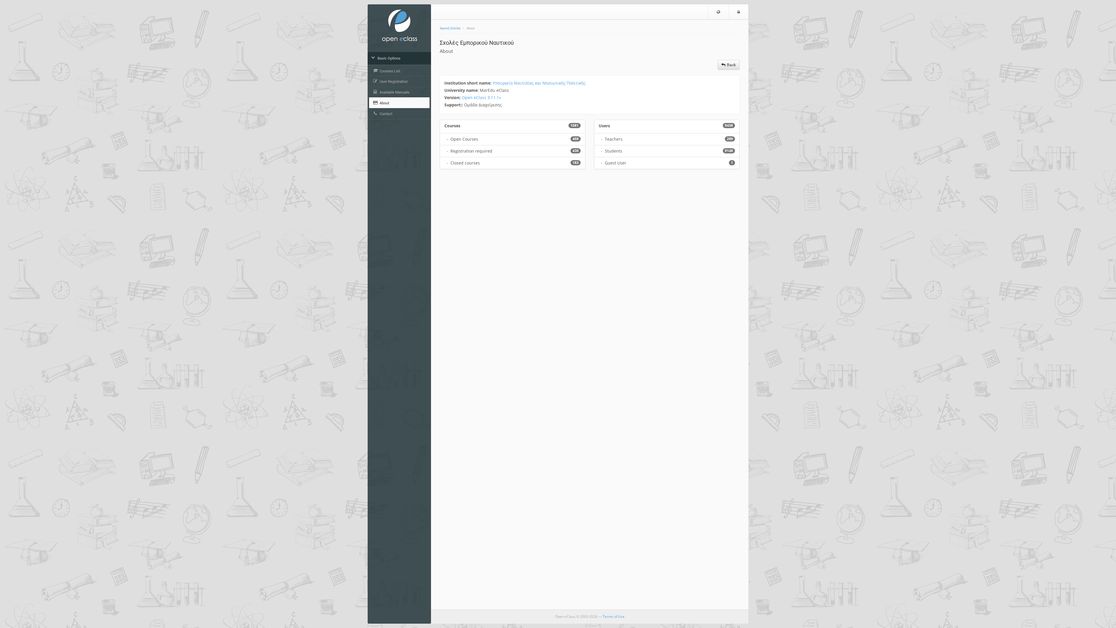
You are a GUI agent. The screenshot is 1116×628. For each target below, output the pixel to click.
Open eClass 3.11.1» (481, 97)
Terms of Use (614, 616)
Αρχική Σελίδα (450, 28)
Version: (453, 97)
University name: (462, 90)
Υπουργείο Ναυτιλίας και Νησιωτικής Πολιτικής (539, 83)
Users (604, 125)
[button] (718, 11)
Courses (452, 125)
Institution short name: (468, 83)
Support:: (454, 105)
